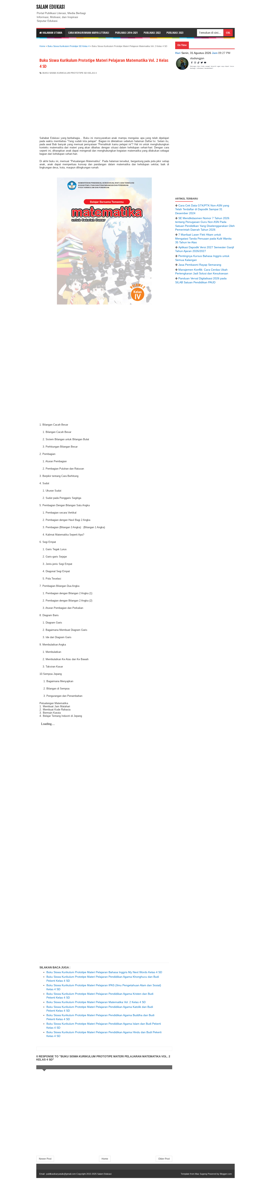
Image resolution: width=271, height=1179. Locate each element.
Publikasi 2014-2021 (126, 32)
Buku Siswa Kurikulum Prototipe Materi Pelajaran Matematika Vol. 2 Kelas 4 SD (96, 1002)
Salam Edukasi (50, 7)
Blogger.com (226, 1174)
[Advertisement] (104, 104)
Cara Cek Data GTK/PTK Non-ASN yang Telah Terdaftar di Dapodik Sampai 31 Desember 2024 (202, 209)
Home (105, 1158)
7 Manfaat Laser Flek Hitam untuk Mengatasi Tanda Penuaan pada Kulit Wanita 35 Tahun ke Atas (203, 238)
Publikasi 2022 (152, 32)
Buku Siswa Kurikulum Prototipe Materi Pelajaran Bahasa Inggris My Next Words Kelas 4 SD (104, 972)
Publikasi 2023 (174, 32)
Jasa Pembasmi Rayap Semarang (199, 264)
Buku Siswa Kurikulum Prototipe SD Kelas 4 (69, 73)
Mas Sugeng (201, 1174)
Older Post (164, 1158)
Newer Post (45, 1158)
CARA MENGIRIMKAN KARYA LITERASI (88, 32)
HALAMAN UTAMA (52, 32)
